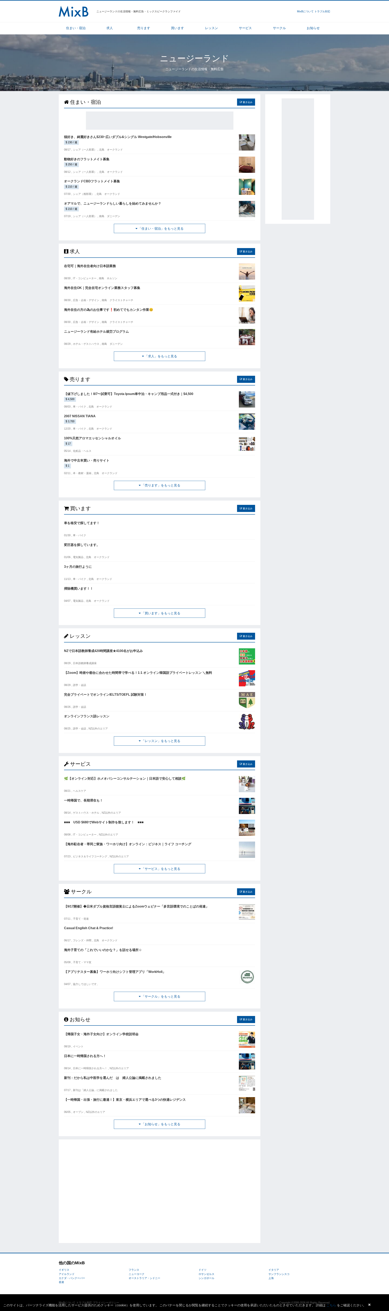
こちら (331, 1305)
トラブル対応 (322, 11)
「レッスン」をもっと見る (160, 741)
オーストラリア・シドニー (144, 1278)
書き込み (247, 102)
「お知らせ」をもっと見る (160, 1124)
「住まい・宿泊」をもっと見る (160, 228)
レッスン (211, 28)
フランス (134, 1269)
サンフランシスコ (279, 1274)
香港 (61, 1282)
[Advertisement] (159, 120)
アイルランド (67, 1274)
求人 (109, 28)
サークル (279, 28)
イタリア (273, 1269)
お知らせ (313, 28)
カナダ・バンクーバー (72, 1278)
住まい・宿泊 (75, 28)
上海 (271, 1278)
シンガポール (206, 1278)
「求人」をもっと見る (160, 356)
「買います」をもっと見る (160, 613)
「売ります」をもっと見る (160, 485)
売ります (143, 28)
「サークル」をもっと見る (160, 996)
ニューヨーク (136, 1274)
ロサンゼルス (206, 1274)
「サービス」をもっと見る (160, 868)
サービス (245, 28)
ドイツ (202, 1269)
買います (177, 28)
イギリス (64, 1269)
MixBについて (305, 11)
